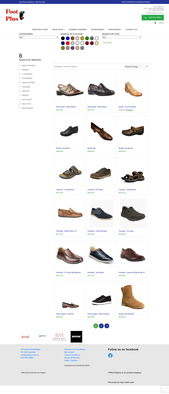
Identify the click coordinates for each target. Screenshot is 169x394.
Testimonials (97, 29)
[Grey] (91, 38)
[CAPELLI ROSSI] (42, 336)
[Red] (67, 43)
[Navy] (62, 43)
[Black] (62, 38)
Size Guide (107, 42)
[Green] (87, 38)
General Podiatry (77, 29)
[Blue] (67, 38)
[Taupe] (82, 48)
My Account (69, 352)
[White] (77, 43)
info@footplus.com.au (30, 355)
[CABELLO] (25, 336)
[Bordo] (87, 43)
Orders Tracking (70, 360)
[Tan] (77, 48)
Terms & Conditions (72, 355)
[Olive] (62, 48)
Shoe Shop (57, 29)
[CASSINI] (76, 336)
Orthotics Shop (40, 29)
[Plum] (72, 48)
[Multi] (96, 38)
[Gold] (82, 38)
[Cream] (77, 38)
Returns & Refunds (71, 358)
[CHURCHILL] (127, 336)
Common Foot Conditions (74, 349)
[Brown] (72, 38)
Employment (115, 29)
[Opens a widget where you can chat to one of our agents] (160, 386)
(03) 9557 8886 (155, 17)
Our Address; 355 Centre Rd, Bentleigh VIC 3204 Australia (154, 8)
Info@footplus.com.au (155, 13)
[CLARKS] (144, 336)
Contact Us (131, 29)
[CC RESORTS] (93, 336)
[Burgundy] (91, 43)
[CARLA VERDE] (59, 336)
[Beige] (82, 43)
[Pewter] (67, 48)
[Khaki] (96, 43)
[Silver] (72, 43)
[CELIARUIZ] (110, 336)
